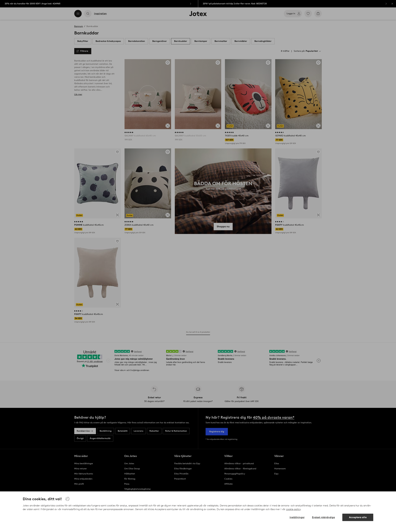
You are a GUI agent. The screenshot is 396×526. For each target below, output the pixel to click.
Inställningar (297, 517)
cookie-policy (293, 509)
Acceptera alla (358, 517)
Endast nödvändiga (323, 517)
